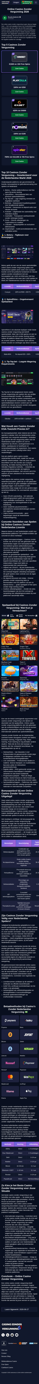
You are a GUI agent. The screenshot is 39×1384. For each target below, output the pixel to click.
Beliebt (4, 615)
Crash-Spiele (21, 615)
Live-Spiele (12, 615)
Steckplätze (31, 615)
